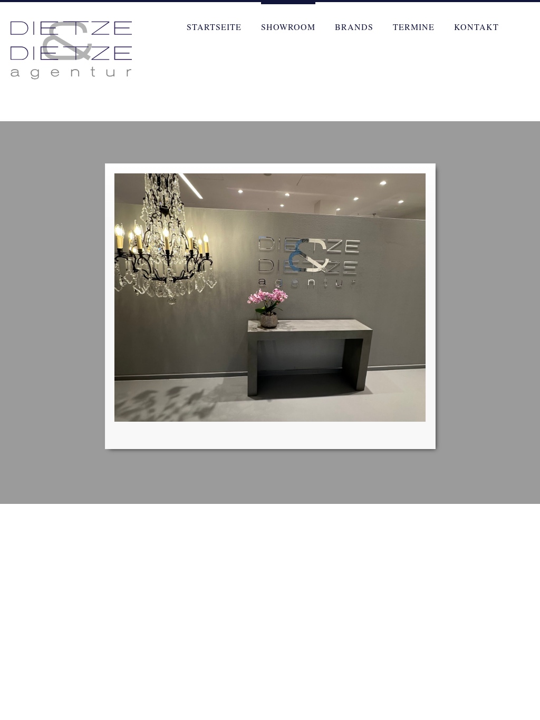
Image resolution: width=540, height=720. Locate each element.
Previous (78, 182)
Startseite (214, 26)
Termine (414, 26)
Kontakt (476, 26)
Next (461, 182)
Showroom (288, 26)
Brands (354, 26)
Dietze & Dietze (71, 50)
